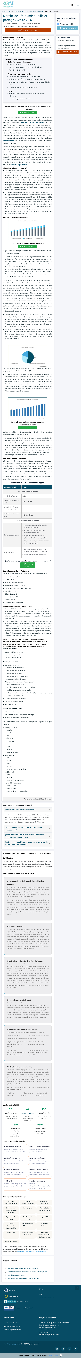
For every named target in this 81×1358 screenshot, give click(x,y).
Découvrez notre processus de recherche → (31, 1252)
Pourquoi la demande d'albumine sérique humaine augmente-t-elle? (23, 828)
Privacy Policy (53, 1355)
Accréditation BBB (28, 1113)
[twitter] (63, 1349)
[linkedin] (57, 1349)
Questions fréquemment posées (65, 41)
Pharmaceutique (19, 11)
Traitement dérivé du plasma (32, 123)
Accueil (4, 11)
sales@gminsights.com (51, 1335)
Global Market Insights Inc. (12, 1344)
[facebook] (69, 1349)
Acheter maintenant (69, 28)
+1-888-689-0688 (50, 1327)
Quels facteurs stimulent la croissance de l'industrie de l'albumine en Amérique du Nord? (24, 835)
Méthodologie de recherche (66, 46)
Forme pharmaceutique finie (34, 11)
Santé (10, 11)
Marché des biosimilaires (16, 1275)
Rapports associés (63, 49)
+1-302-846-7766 (48, 1330)
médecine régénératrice (19, 165)
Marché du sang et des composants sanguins (23, 1268)
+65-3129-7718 (48, 1332)
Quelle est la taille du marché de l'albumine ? (21, 809)
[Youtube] (76, 1349)
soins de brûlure (9, 141)
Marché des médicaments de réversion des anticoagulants (27, 1272)
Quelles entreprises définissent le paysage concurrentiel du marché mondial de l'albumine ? (26, 843)
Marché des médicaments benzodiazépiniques (23, 1278)
